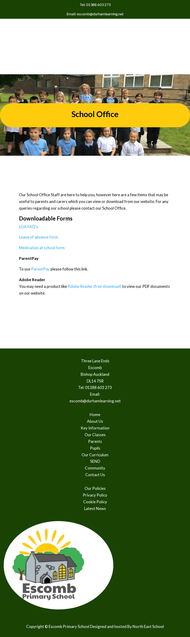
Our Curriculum (95, 454)
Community (95, 468)
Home (95, 414)
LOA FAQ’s (28, 226)
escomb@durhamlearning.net (95, 400)
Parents (95, 441)
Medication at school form (42, 247)
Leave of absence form (38, 237)
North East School (148, 626)
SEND (95, 461)
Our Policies (95, 488)
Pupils (95, 448)
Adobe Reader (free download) (94, 286)
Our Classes (95, 434)
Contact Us (95, 474)
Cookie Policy (95, 501)
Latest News (95, 508)
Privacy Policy (95, 495)
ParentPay (40, 269)
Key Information (95, 428)
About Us (95, 421)
